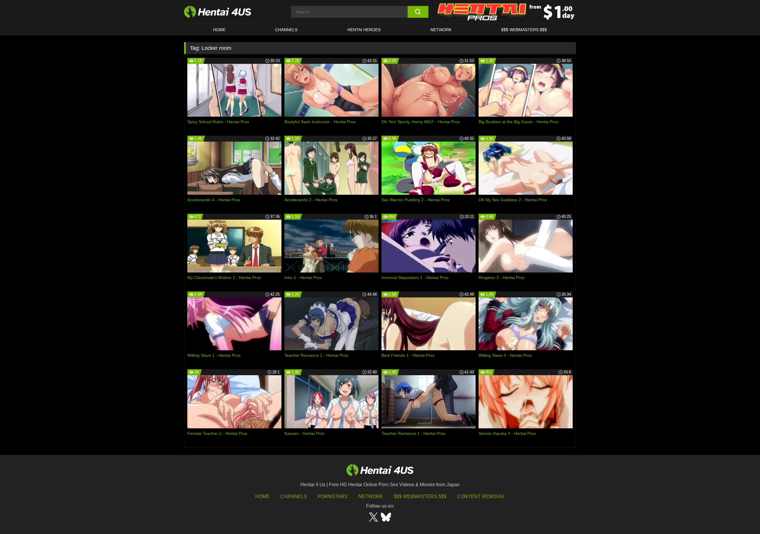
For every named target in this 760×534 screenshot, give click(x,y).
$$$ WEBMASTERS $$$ (524, 29)
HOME (219, 29)
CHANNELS (286, 29)
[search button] (418, 12)
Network (441, 29)
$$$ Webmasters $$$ (420, 496)
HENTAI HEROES (364, 29)
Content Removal (481, 496)
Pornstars (333, 496)
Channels (293, 496)
